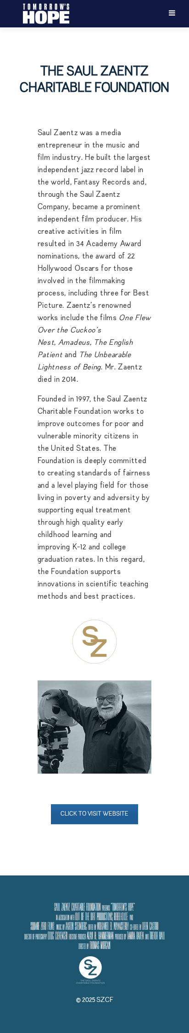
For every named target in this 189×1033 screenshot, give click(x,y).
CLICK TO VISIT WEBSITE (94, 814)
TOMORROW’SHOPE (46, 13)
